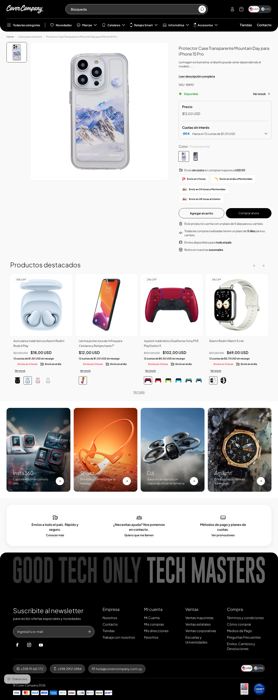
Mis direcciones (156, 631)
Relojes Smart (143, 25)
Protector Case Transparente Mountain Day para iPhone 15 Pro (81, 36)
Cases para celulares (30, 36)
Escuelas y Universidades (196, 639)
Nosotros (110, 618)
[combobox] (134, 9)
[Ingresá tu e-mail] (89, 632)
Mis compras (154, 624)
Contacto (264, 25)
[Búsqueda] (202, 9)
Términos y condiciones (245, 618)
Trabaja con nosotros (119, 637)
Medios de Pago (239, 631)
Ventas (191, 609)
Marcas (87, 25)
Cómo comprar (239, 624)
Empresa (111, 609)
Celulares (113, 25)
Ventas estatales (198, 624)
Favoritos (151, 637)
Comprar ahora (249, 213)
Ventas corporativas (200, 631)
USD (256, 9)
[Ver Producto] (107, 305)
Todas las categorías (26, 25)
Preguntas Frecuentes (244, 637)
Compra (235, 609)
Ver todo (139, 392)
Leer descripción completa (197, 76)
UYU (267, 9)
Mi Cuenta (152, 618)
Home (10, 36)
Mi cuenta (153, 609)
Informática (176, 25)
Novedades (64, 25)
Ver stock (259, 94)
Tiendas (246, 25)
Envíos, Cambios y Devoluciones (241, 646)
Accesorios (205, 25)
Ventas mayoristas (199, 618)
